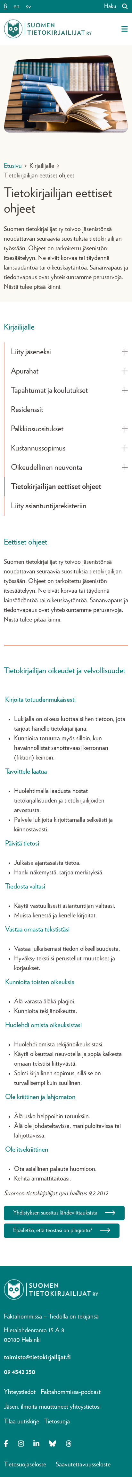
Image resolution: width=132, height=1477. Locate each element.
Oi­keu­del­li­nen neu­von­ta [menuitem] (46, 467)
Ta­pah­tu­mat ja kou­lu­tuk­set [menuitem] (49, 390)
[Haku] (122, 6)
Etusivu (13, 166)
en (16, 6)
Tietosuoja (57, 1421)
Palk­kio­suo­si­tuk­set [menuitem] (37, 429)
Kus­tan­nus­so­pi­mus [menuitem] (38, 448)
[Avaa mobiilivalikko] (124, 29)
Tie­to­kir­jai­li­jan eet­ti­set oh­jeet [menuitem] (56, 487)
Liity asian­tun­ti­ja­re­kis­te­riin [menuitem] (49, 506)
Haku (110, 6)
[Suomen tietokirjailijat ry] (48, 29)
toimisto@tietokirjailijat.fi (37, 1357)
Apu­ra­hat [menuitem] (24, 371)
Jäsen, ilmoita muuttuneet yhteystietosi (52, 1407)
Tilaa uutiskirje (21, 1421)
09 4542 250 (19, 1372)
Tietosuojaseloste (25, 1464)
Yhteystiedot (20, 1392)
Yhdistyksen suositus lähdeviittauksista (55, 1213)
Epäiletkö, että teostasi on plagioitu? (52, 1230)
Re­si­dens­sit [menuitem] (27, 410)
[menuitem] (125, 352)
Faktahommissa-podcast (71, 1392)
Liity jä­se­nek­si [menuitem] (31, 352)
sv (28, 6)
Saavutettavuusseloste (83, 1464)
